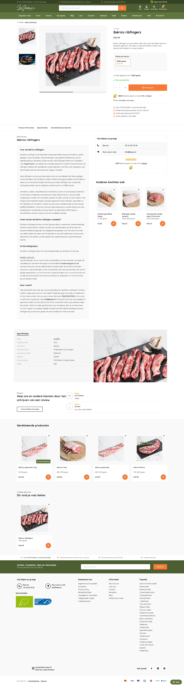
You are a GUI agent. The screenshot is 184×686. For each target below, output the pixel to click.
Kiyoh (149, 96)
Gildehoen (143, 624)
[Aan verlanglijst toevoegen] (114, 190)
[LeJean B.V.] (29, 8)
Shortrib (143, 633)
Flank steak (144, 587)
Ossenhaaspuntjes (147, 592)
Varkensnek (144, 627)
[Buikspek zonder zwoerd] (131, 199)
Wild (149, 16)
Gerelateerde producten (61, 128)
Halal (114, 16)
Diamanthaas (145, 598)
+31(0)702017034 (68, 296)
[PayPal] (164, 681)
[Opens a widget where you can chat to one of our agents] (176, 682)
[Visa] (132, 681)
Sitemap (44, 681)
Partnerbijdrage (33, 681)
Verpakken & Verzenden (87, 595)
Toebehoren (137, 16)
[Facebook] (151, 668)
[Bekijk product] (113, 223)
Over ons (112, 587)
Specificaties (42, 128)
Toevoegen (149, 88)
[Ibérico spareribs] (111, 449)
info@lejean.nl (50, 299)
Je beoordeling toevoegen (29, 409)
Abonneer (160, 567)
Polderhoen (144, 651)
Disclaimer (82, 587)
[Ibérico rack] (72, 449)
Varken (48, 16)
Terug (21, 22)
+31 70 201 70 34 (131, 145)
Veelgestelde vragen (86, 598)
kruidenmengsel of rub (69, 263)
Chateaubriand (146, 595)
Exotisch (91, 16)
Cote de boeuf (145, 604)
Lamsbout (144, 639)
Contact (112, 589)
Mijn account (114, 584)
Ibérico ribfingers (31, 22)
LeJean (116, 29)
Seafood (103, 16)
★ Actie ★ (160, 16)
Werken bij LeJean (116, 598)
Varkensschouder (147, 613)
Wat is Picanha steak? (148, 584)
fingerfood (28, 164)
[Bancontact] (144, 681)
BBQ (72, 16)
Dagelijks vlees (25, 16)
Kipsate (143, 648)
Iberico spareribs (146, 619)
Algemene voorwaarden (87, 584)
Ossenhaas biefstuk (147, 616)
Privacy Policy (83, 589)
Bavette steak (145, 589)
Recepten (112, 592)
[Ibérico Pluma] (149, 449)
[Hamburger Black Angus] (106, 199)
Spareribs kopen (146, 630)
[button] (102, 59)
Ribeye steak (145, 607)
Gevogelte (61, 16)
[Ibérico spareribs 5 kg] (34, 449)
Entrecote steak (146, 621)
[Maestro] (138, 681)
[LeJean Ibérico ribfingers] (34, 518)
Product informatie (26, 128)
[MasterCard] (125, 681)
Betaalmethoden (84, 592)
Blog (110, 595)
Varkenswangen (146, 642)
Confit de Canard (146, 645)
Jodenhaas (144, 601)
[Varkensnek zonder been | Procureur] (155, 199)
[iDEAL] (151, 681)
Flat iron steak (145, 610)
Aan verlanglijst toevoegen (124, 100)
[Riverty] (157, 681)
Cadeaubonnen (84, 601)
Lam (81, 16)
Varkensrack (145, 636)
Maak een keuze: (123, 56)
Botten (124, 16)
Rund (38, 16)
